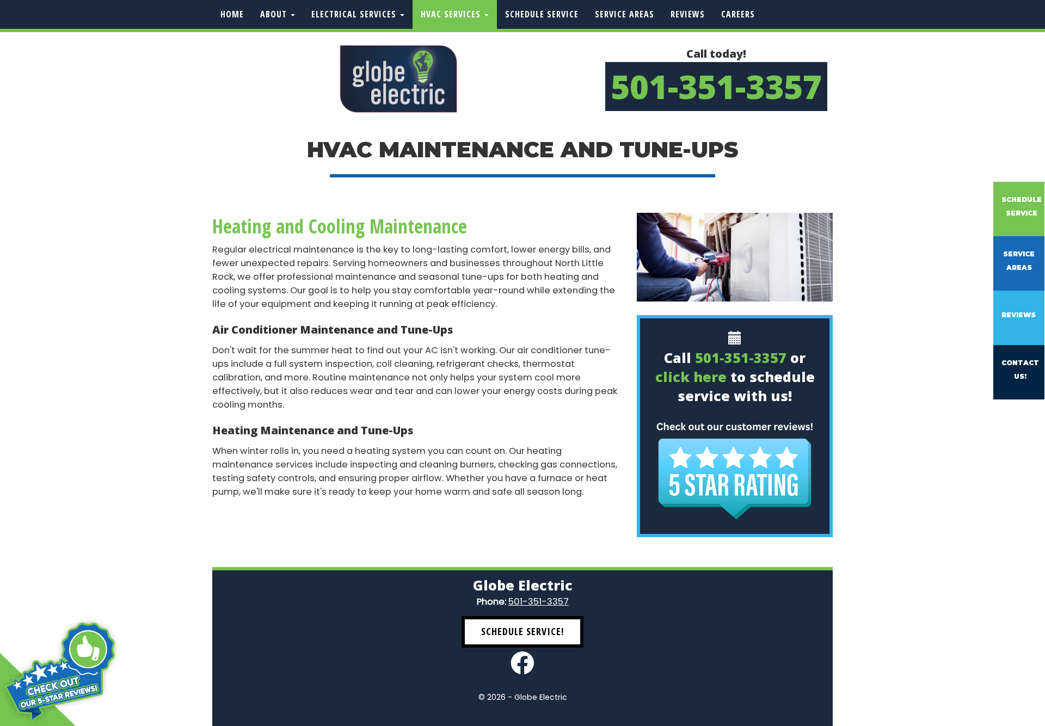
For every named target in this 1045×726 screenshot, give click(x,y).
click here (691, 376)
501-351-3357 (716, 86)
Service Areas (624, 14)
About (275, 14)
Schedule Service (542, 14)
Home (232, 14)
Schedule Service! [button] (522, 631)
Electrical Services (355, 14)
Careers (738, 14)
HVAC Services (452, 14)
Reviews (688, 14)
